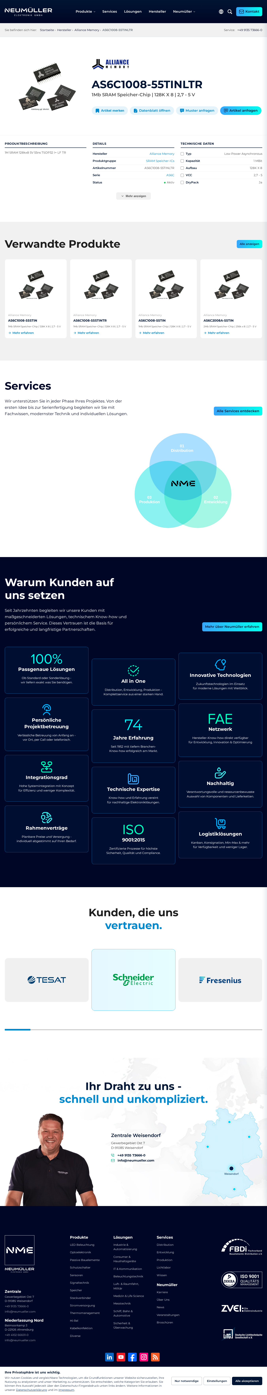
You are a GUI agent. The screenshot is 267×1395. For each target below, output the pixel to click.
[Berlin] (249, 1136)
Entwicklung (165, 1252)
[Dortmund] (207, 1146)
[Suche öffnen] (229, 11)
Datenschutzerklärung (31, 1390)
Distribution (165, 1245)
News (160, 1307)
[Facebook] (132, 1357)
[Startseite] (28, 11)
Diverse (75, 1336)
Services (109, 11)
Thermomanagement (85, 1313)
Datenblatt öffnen (154, 110)
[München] (234, 1189)
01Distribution (150, 499)
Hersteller (157, 11)
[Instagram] (144, 1357)
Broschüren (165, 1322)
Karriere (162, 1292)
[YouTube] (121, 1357)
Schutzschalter (80, 1267)
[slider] (133, 1030)
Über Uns (163, 1299)
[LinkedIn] (109, 1357)
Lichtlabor (164, 1267)
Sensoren (76, 1275)
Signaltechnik (79, 1282)
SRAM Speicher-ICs (160, 161)
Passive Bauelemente (85, 1260)
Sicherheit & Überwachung (123, 1325)
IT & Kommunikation (127, 1269)
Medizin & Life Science (128, 1296)
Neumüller (182, 11)
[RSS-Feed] (155, 1357)
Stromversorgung (82, 1305)
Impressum (66, 1390)
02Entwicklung (181, 448)
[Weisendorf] (231, 1168)
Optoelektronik (80, 1252)
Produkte (84, 11)
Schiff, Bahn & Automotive (123, 1313)
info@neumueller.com (136, 1160)
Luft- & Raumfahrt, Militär (126, 1286)
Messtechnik (122, 1303)
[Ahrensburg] (229, 1122)
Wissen (162, 1275)
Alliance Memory (162, 154)
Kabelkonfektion (81, 1328)
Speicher (76, 1290)
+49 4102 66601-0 (16, 1335)
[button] (168, 494)
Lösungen (133, 11)
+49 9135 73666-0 (249, 30)
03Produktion (217, 499)
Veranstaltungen (168, 1315)
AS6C (170, 175)
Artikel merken (112, 110)
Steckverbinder (80, 1298)
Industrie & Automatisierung (125, 1247)
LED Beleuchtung (82, 1245)
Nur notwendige (187, 1381)
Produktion (164, 1260)
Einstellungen (217, 1381)
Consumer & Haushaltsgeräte (124, 1259)
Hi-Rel (74, 1320)
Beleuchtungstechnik (128, 1276)
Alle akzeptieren (247, 1381)
